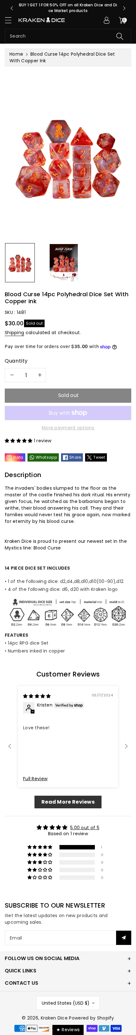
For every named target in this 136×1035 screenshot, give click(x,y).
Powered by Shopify (91, 1018)
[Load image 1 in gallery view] (19, 262)
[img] (37, 696)
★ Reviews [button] (68, 1029)
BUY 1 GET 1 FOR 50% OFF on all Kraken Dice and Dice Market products (68, 7)
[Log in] (107, 20)
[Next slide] (124, 8)
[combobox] (68, 36)
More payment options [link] (68, 428)
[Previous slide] (12, 8)
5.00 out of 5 (84, 827)
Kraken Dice (54, 1018)
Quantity (16, 360)
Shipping (14, 332)
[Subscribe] (123, 938)
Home (16, 54)
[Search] (120, 36)
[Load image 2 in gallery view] (63, 262)
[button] (11, 20)
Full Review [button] (35, 779)
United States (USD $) (66, 1003)
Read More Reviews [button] (68, 801)
